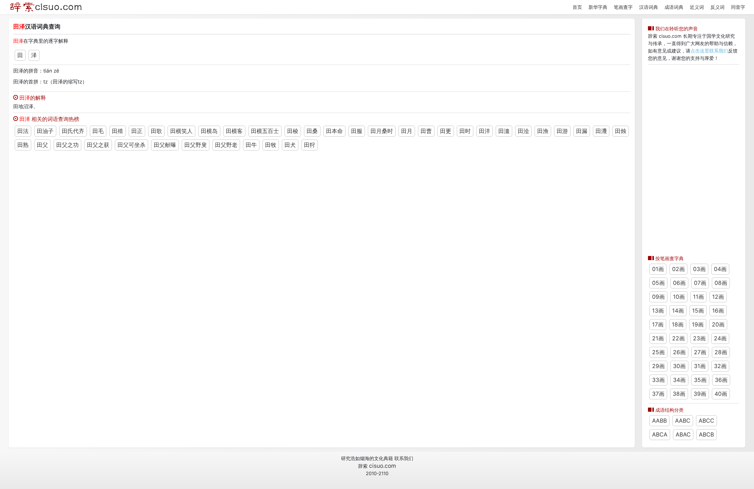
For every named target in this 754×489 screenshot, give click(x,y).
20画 (718, 324)
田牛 (251, 145)
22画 (678, 338)
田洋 (484, 131)
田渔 (542, 131)
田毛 (98, 131)
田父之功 (67, 145)
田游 (562, 131)
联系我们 (403, 458)
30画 (679, 366)
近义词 (697, 7)
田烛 (620, 131)
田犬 (290, 145)
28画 (721, 352)
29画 (658, 366)
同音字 (738, 7)
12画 (718, 296)
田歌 (156, 131)
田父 (42, 145)
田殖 (117, 131)
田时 (465, 131)
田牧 (270, 145)
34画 (679, 380)
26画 (679, 352)
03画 (699, 269)
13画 (658, 310)
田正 (137, 131)
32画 (720, 366)
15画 (698, 310)
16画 (718, 310)
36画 (721, 380)
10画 (679, 296)
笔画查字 (623, 7)
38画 (679, 393)
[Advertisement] (693, 158)
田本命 (334, 131)
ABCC (706, 420)
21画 (658, 338)
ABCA (659, 434)
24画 (720, 338)
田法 (23, 131)
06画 (679, 283)
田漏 (581, 131)
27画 (700, 352)
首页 (577, 7)
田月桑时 (382, 131)
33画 (658, 380)
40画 (721, 393)
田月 (406, 131)
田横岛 (209, 131)
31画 (700, 366)
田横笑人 (181, 131)
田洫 (504, 131)
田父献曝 (165, 145)
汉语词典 (648, 7)
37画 (658, 393)
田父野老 (226, 145)
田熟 (23, 145)
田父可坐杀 (131, 145)
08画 (721, 283)
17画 (658, 324)
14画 (678, 310)
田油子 (45, 131)
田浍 (523, 131)
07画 (700, 283)
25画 (658, 352)
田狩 (309, 145)
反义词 (717, 7)
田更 (445, 131)
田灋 (601, 131)
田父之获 (98, 145)
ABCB (706, 434)
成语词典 (673, 7)
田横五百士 (265, 131)
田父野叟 (195, 145)
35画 (700, 380)
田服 (356, 131)
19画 (698, 324)
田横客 (234, 131)
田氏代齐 (73, 131)
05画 (658, 283)
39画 (700, 393)
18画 (678, 324)
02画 (678, 269)
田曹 (426, 131)
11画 (698, 296)
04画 (720, 269)
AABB (659, 420)
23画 (699, 338)
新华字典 (597, 7)
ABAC (683, 434)
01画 (658, 269)
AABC (682, 420)
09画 (658, 296)
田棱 (292, 131)
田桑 (312, 131)
